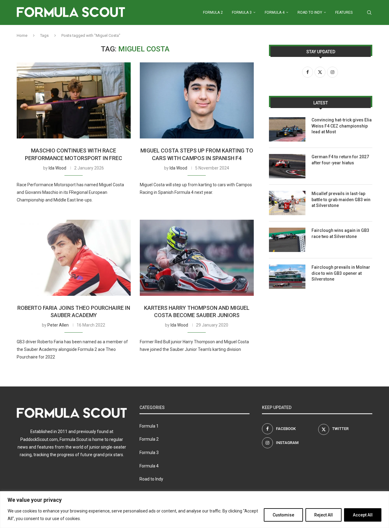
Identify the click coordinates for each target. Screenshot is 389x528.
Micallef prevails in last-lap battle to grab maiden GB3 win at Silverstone (341, 199)
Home (22, 35)
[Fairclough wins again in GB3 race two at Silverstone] (287, 240)
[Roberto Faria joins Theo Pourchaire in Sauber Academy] (74, 258)
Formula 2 (213, 12)
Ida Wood (57, 168)
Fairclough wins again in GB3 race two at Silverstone (340, 233)
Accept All (363, 514)
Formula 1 (149, 426)
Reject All (323, 514)
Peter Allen (58, 325)
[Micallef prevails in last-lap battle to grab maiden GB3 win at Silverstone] (287, 203)
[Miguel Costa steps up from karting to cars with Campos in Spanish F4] (197, 100)
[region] (194, 509)
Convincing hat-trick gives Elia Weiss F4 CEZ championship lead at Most (342, 125)
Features (344, 12)
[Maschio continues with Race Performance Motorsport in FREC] (74, 100)
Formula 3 (242, 12)
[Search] (369, 12)
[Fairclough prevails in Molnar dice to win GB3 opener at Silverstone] (287, 276)
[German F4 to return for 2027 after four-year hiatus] (287, 166)
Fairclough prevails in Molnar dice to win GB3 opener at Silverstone (341, 273)
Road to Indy (310, 12)
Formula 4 (274, 12)
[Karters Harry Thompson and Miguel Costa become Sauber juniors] (197, 258)
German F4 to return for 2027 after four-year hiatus (340, 159)
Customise (283, 514)
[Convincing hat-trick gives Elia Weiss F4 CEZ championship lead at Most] (287, 129)
